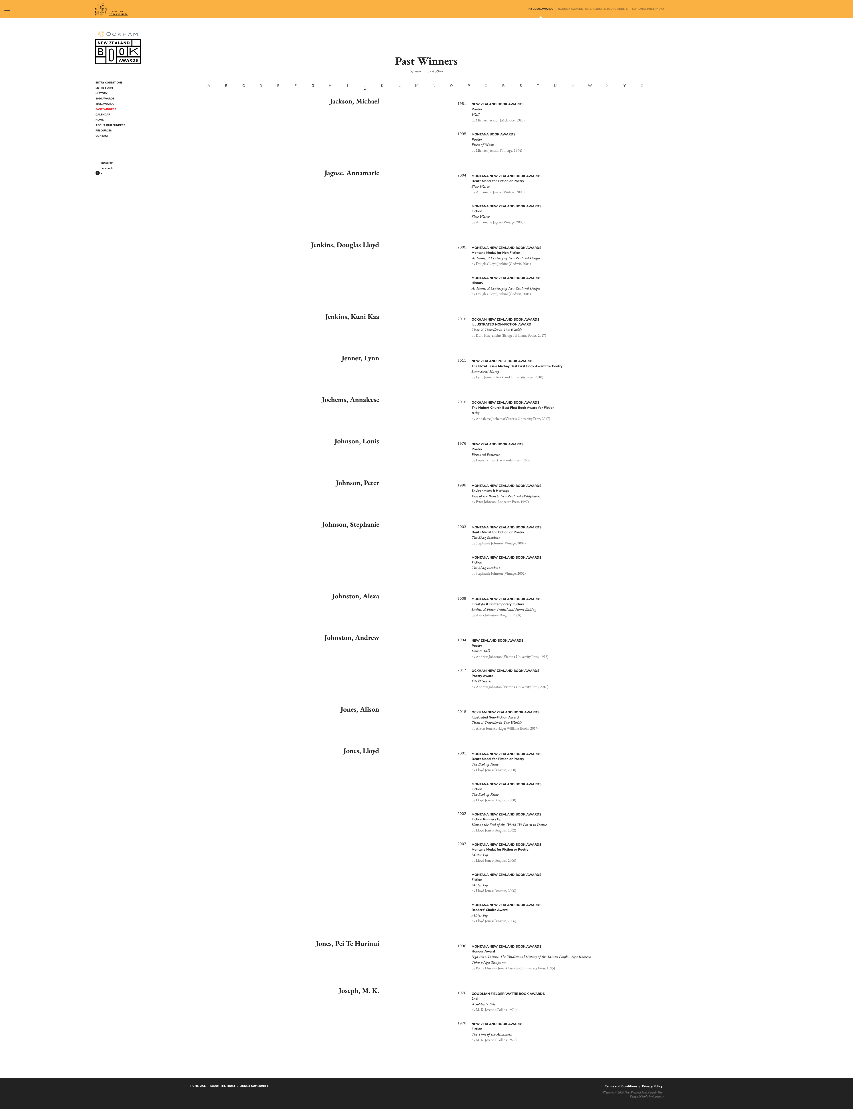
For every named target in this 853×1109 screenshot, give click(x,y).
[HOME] (97, 76)
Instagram (107, 163)
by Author (435, 71)
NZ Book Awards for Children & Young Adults (593, 9)
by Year (415, 71)
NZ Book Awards (540, 9)
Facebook (107, 168)
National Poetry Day (648, 9)
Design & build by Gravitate (647, 1096)
